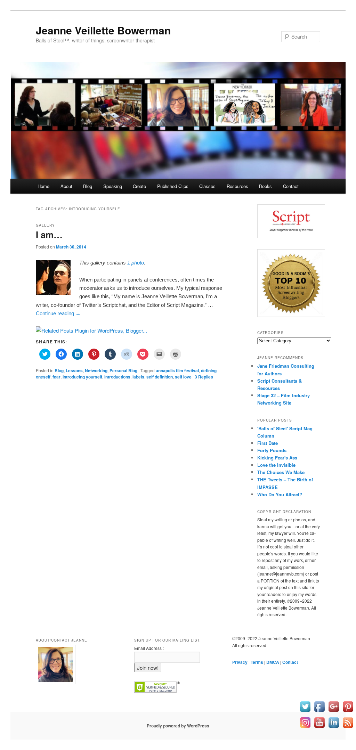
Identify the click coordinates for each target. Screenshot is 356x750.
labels (138, 377)
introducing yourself (82, 377)
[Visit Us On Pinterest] (348, 711)
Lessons (74, 370)
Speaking (112, 186)
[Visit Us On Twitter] (305, 711)
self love (183, 377)
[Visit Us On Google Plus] (333, 711)
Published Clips (172, 186)
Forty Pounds (271, 450)
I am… (49, 234)
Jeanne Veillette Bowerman (103, 30)
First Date (267, 443)
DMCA (272, 662)
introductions (117, 377)
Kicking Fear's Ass (277, 457)
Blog (87, 186)
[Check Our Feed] (348, 727)
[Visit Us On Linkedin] (333, 727)
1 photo (135, 263)
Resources (237, 186)
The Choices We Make (281, 472)
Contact (291, 186)
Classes (207, 186)
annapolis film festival (177, 370)
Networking (96, 370)
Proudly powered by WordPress (178, 726)
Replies (204, 377)
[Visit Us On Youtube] (319, 727)
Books (265, 186)
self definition (159, 377)
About (66, 186)
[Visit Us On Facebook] (319, 711)
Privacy (240, 662)
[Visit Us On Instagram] (305, 727)
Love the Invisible (276, 465)
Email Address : (149, 648)
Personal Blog (123, 370)
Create (139, 186)
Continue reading (58, 313)
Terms (257, 662)
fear (56, 377)
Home (43, 186)
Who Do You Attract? (279, 494)
